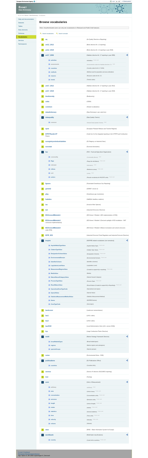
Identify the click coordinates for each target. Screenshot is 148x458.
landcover (49, 310)
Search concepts (63, 33)
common (48, 107)
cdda (47, 101)
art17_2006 (49, 55)
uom (47, 382)
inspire (48, 240)
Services (21, 40)
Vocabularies (22, 37)
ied (46, 210)
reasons (53, 76)
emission (54, 399)
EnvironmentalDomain (58, 257)
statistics (53, 411)
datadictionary (50, 112)
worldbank (49, 435)
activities (53, 60)
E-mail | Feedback (24, 452)
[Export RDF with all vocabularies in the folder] (127, 55)
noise (47, 355)
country (53, 440)
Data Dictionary (33, 15)
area (52, 391)
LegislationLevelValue (58, 265)
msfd (47, 336)
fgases (48, 183)
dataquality (49, 117)
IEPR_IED (49, 235)
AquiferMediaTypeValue (58, 245)
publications (50, 360)
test (46, 377)
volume (53, 423)
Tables (20, 26)
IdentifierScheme (56, 261)
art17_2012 (49, 86)
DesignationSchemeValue (59, 253)
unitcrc (53, 177)
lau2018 (48, 326)
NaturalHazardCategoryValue (60, 277)
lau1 (47, 315)
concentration (55, 395)
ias (46, 204)
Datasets (21, 22)
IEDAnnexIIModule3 (53, 220)
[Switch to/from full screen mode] (120, 1)
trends (53, 79)
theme (53, 300)
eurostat (48, 146)
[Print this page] (117, 1)
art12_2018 (49, 50)
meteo (53, 407)
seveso (48, 371)
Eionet (26, 15)
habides (48, 199)
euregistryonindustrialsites (55, 141)
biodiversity (49, 96)
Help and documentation (26, 19)
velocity (53, 419)
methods (53, 72)
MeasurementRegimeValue (59, 269)
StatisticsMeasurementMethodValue (62, 296)
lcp (46, 331)
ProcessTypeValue (56, 281)
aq (46, 39)
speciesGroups (55, 349)
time (52, 415)
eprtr (47, 129)
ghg (46, 194)
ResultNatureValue (56, 285)
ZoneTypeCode (55, 304)
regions (53, 345)
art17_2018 (49, 91)
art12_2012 (49, 45)
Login (113, 1)
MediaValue (54, 273)
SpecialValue (55, 293)
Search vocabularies (48, 33)
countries (54, 68)
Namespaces (22, 44)
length (53, 403)
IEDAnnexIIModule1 (53, 215)
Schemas (21, 33)
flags (52, 161)
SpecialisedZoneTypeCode (59, 289)
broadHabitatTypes (57, 341)
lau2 (47, 321)
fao (46, 152)
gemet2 (48, 189)
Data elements (23, 30)
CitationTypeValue (56, 249)
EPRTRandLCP (51, 134)
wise (47, 430)
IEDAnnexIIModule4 (53, 228)
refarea (53, 169)
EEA (26, 1)
